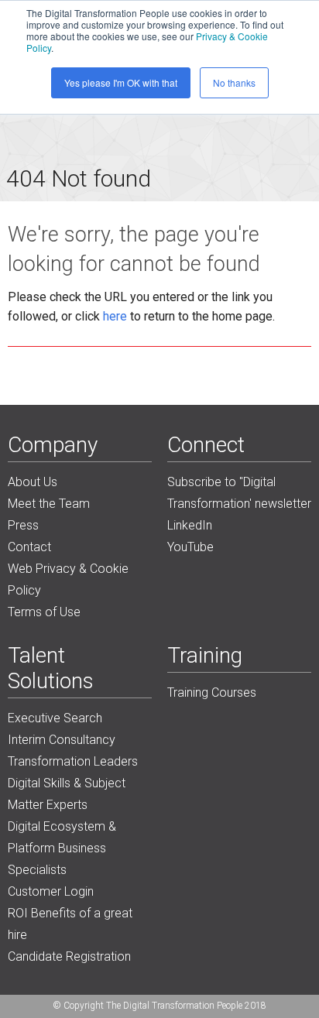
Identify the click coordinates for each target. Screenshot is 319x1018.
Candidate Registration (69, 956)
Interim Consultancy (61, 739)
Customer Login (51, 891)
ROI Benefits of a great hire (70, 924)
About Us (32, 482)
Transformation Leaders (73, 761)
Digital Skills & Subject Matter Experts (66, 794)
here (115, 316)
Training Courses (211, 692)
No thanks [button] (234, 82)
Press (23, 525)
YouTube (190, 547)
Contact (29, 547)
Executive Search (55, 718)
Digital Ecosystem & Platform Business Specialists (62, 848)
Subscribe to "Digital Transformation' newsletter (239, 493)
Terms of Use (44, 612)
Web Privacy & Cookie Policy (68, 579)
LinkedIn (189, 525)
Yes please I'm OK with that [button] (120, 82)
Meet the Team (49, 503)
